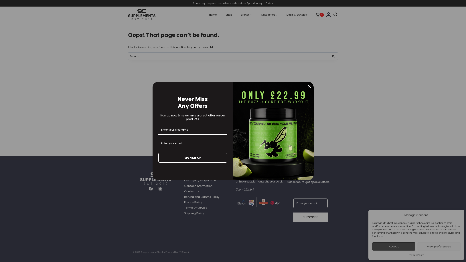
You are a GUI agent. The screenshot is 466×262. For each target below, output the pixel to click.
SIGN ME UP (192, 158)
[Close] (309, 86)
